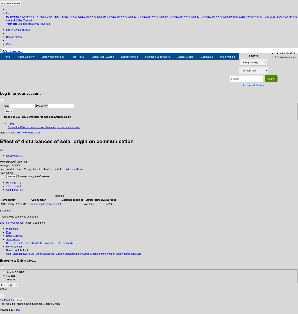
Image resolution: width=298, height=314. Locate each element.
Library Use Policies (53, 56)
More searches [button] (14, 246)
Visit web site (7, 300)
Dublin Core (22, 243)
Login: (5, 106)
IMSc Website (227, 56)
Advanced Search (253, 85)
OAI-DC (10, 276)
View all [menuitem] (27, 20)
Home (7, 56)
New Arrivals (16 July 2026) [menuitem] (103, 16)
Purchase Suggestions (157, 56)
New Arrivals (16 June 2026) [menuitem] (166, 16)
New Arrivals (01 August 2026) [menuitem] (71, 16)
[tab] (14, 186)
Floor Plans (78, 56)
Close (19, 299)
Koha (17, 310)
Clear (9, 44)
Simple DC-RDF (15, 272)
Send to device (14, 236)
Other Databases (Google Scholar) (55, 253)
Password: (42, 106)
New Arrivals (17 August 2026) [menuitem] (36, 16)
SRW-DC (11, 279)
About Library (26, 56)
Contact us (207, 56)
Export (4, 285)
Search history (14, 37)
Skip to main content (10, 3)
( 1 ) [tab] (13, 182)
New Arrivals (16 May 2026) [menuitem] (229, 16)
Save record (13, 239)
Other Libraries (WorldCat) (20, 253)
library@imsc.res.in (285, 57)
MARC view (21, 132)
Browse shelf (45, 204)
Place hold (12, 228)
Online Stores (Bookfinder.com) (91, 253)
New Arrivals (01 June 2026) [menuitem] (198, 16)
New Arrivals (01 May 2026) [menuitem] (261, 16)
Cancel (13, 285)
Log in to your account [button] (12, 222)
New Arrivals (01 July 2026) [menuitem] (134, 16)
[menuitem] (12, 16)
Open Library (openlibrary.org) (125, 253)
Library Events (186, 56)
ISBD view (34, 132)
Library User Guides (103, 56)
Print (8, 232)
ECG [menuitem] (279, 16)
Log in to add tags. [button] (73, 169)
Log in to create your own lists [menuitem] (34, 23)
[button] (8, 13)
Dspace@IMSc (129, 56)
